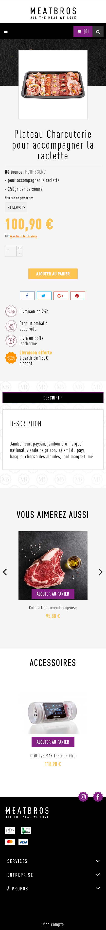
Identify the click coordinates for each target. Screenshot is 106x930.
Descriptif (53, 397)
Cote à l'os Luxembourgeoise (53, 607)
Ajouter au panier (53, 273)
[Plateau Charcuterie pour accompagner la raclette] (53, 83)
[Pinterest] (78, 296)
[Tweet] (44, 296)
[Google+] (61, 296)
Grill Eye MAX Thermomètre (53, 755)
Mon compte (53, 924)
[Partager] (27, 296)
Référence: (14, 172)
